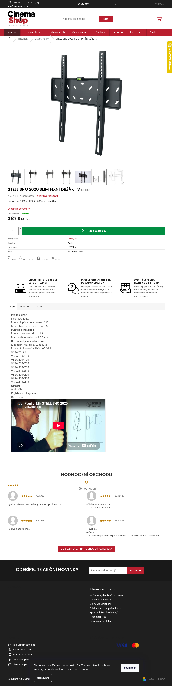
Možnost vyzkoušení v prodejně (106, 595)
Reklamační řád (98, 616)
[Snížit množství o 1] (20, 233)
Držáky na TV (74, 238)
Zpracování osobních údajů (104, 612)
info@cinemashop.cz (24, 644)
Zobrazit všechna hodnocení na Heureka (86, 548)
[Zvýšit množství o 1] (20, 229)
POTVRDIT (135, 570)
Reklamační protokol (100, 621)
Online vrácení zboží (100, 604)
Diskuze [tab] (37, 306)
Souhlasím (130, 667)
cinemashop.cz (21, 659)
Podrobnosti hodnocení (47, 195)
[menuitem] (12, 32)
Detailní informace (17, 208)
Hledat (106, 19)
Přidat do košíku (96, 231)
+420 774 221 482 (22, 654)
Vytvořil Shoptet (157, 679)
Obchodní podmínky (100, 599)
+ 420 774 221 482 (22, 649)
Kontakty (83, 4)
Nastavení (43, 677)
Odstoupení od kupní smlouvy (105, 608)
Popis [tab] (12, 306)
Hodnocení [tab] (24, 306)
